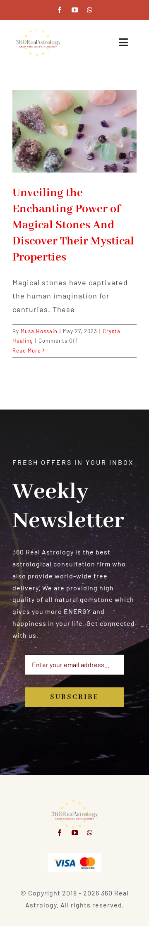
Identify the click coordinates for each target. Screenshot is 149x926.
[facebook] (59, 10)
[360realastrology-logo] (38, 31)
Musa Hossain (39, 331)
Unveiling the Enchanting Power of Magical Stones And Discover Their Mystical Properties (73, 225)
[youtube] (75, 10)
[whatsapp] (90, 10)
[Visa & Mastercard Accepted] (74, 856)
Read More (26, 350)
